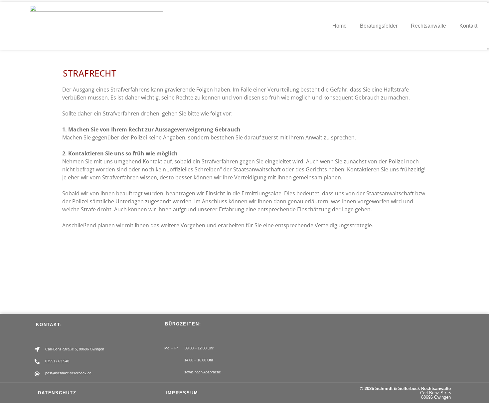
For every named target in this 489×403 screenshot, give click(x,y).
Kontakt (468, 26)
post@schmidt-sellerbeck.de (68, 373)
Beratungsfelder (379, 26)
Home (339, 26)
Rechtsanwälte (428, 26)
